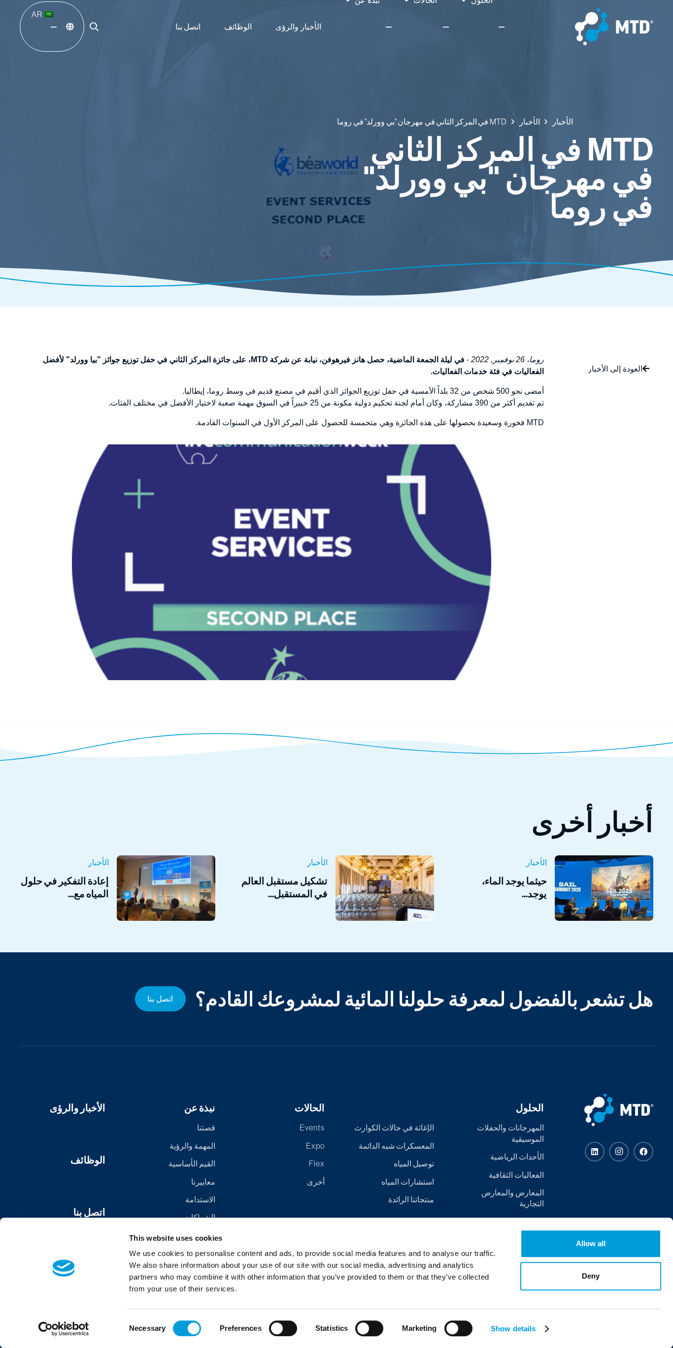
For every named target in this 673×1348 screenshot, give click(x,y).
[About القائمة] (389, 27)
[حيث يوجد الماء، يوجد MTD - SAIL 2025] (555, 888)
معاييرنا (203, 1182)
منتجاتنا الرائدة (411, 1199)
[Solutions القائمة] (502, 27)
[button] (94, 26)
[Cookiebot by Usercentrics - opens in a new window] (64, 1328)
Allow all (591, 1243)
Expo (315, 1146)
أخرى (316, 1182)
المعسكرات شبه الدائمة (396, 1146)
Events (312, 1127)
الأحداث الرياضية (517, 1156)
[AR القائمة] (54, 27)
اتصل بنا (89, 1212)
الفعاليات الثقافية (516, 1175)
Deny (591, 1276)
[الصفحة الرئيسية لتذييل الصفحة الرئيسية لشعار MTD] (610, 1110)
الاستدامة (200, 1199)
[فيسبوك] (643, 1151)
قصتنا (206, 1127)
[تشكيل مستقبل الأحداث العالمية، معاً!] (337, 888)
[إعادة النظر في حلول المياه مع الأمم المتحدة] (117, 888)
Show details (513, 1328)
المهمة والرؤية (192, 1146)
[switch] (283, 1328)
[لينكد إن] (595, 1151)
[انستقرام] (619, 1151)
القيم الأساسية (191, 1163)
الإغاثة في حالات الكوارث (394, 1127)
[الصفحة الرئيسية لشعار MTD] (614, 26)
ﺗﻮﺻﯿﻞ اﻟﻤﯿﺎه (414, 1163)
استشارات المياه (407, 1182)
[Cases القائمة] (446, 27)
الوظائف (87, 1160)
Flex (317, 1163)
